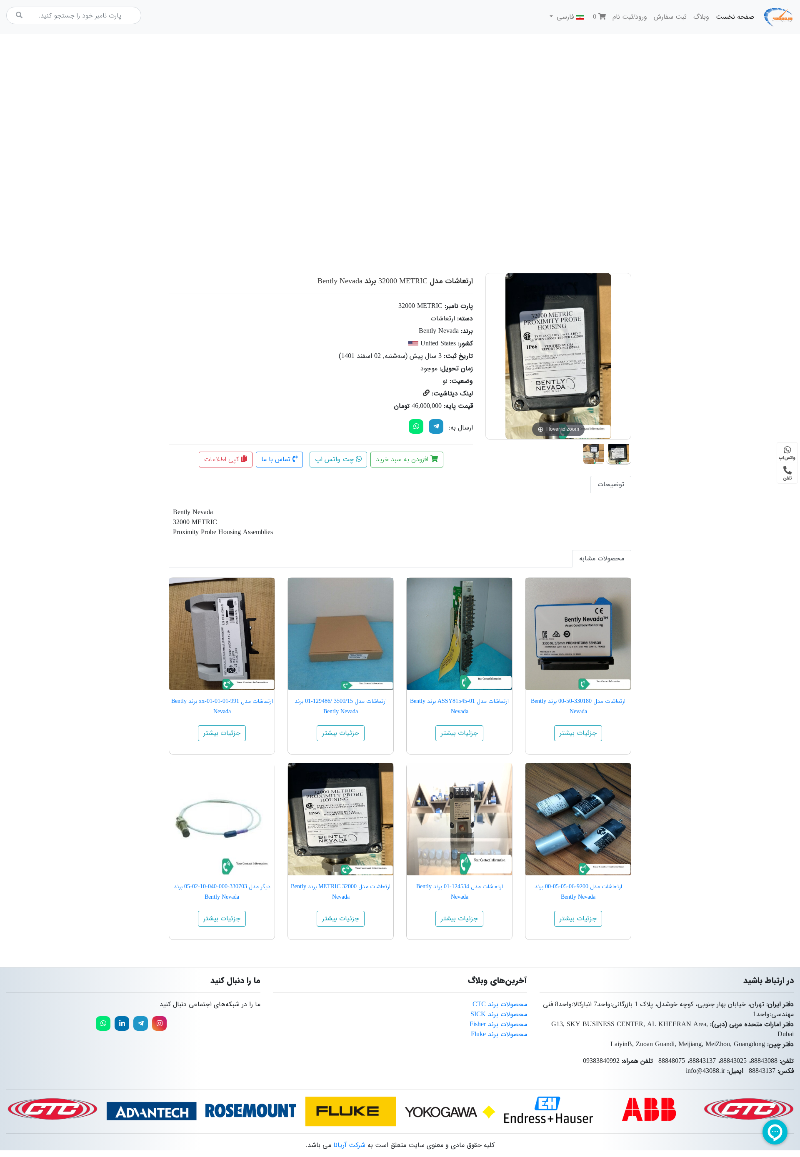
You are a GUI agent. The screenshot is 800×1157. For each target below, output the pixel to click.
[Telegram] (436, 426)
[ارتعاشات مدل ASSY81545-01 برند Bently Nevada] (459, 634)
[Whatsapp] (103, 1023)
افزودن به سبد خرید (403, 459)
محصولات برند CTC (499, 1004)
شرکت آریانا (349, 1145)
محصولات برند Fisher (498, 1024)
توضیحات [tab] (611, 484)
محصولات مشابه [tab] (601, 558)
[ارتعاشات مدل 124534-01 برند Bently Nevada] (459, 819)
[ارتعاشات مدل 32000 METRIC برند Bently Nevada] (618, 452)
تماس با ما (276, 459)
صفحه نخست (733, 16)
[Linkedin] (122, 1023)
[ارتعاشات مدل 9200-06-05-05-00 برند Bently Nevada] (578, 819)
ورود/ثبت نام (629, 17)
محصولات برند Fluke (499, 1034)
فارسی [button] (565, 17)
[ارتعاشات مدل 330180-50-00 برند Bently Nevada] (578, 634)
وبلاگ (701, 17)
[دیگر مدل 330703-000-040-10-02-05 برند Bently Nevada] (222, 819)
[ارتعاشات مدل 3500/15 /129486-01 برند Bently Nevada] (340, 634)
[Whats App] (416, 426)
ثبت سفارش (670, 17)
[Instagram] (159, 1023)
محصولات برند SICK (498, 1014)
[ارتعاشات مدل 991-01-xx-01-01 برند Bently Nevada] (222, 634)
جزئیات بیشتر (578, 733)
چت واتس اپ (335, 459)
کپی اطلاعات (222, 459)
